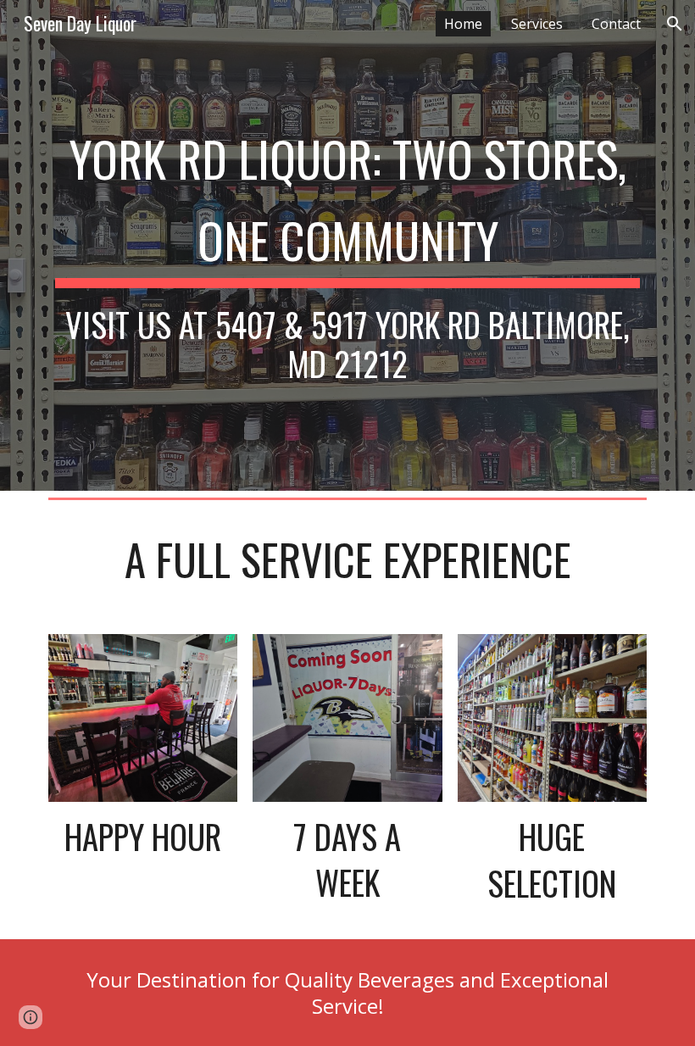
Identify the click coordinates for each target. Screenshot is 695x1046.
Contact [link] (616, 23)
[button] (674, 23)
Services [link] (537, 23)
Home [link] (463, 23)
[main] (347, 245)
